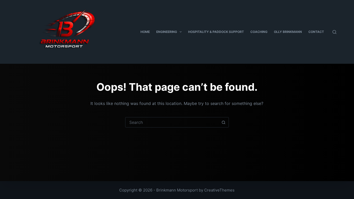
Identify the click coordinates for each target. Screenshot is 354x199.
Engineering (166, 32)
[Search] (334, 32)
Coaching (258, 32)
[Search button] (224, 122)
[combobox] (172, 122)
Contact (316, 32)
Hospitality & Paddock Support (216, 32)
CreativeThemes (219, 190)
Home (145, 32)
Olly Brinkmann (288, 32)
